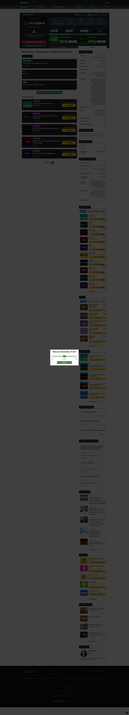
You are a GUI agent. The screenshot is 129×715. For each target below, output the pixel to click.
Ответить (64, 362)
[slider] (64, 356)
